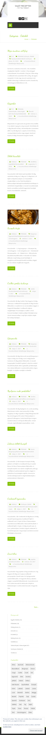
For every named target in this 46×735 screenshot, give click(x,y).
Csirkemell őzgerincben (16, 498)
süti (20, 704)
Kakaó (21, 680)
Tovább (11, 88)
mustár (16, 399)
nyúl (20, 399)
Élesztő (31, 111)
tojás (10, 509)
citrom (33, 668)
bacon (32, 449)
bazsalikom (15, 668)
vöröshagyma (13, 238)
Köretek (13, 634)
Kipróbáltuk (17, 59)
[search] (26, 18)
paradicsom (12, 561)
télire (18, 561)
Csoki (26, 672)
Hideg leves (14, 627)
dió (32, 672)
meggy (34, 692)
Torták (13, 653)
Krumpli (24, 236)
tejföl (35, 506)
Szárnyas (29, 59)
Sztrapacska (12, 338)
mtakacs (14, 162)
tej (25, 704)
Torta (19, 708)
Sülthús (24, 399)
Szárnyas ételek (29, 56)
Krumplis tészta (13, 228)
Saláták (13, 642)
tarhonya (24, 291)
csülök (32, 289)
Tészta (32, 236)
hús (16, 164)
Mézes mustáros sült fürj (17, 50)
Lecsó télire (12, 553)
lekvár (27, 688)
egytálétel (12, 164)
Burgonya (33, 234)
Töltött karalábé (13, 156)
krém (13, 688)
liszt (19, 346)
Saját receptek (23, 6)
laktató (23, 59)
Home (26, 39)
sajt (26, 506)
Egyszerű (11, 236)
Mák (24, 114)
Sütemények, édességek (17, 111)
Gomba (11, 291)
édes (30, 712)
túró (35, 346)
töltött (32, 451)
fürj (12, 59)
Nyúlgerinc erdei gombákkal (18, 391)
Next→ (36, 607)
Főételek (20, 56)
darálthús (33, 162)
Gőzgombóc (11, 103)
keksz (28, 680)
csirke (15, 506)
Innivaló (13, 631)
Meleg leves (15, 638)
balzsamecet (30, 664)
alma (13, 664)
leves (34, 688)
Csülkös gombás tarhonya (17, 283)
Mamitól (16, 291)
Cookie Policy (7, 726)
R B (12, 56)
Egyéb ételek (15, 620)
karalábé (21, 164)
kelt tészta (12, 114)
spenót (14, 700)
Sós (28, 236)
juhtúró (11, 346)
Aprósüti (20, 664)
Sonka (33, 696)
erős (21, 676)
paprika (32, 559)
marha (27, 692)
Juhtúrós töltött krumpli (17, 443)
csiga (14, 672)
